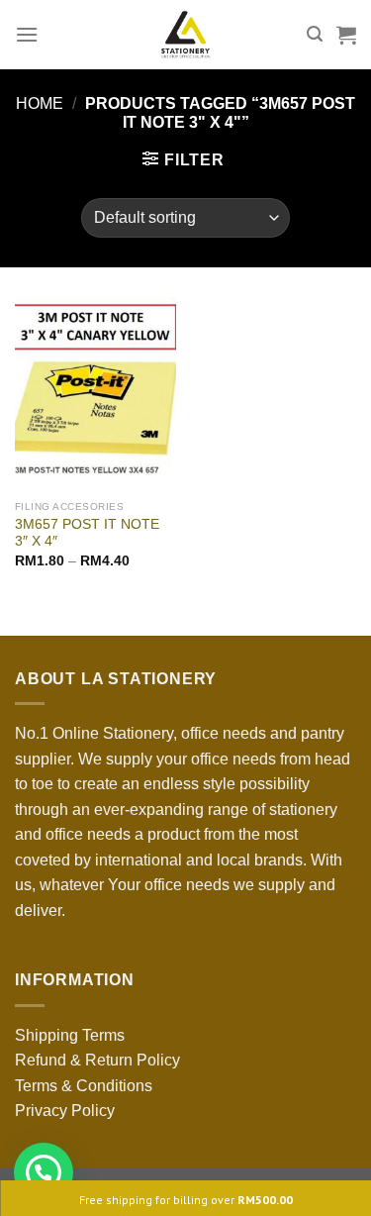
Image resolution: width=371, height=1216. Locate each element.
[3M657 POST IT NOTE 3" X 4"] (95, 393)
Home (39, 103)
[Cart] (346, 34)
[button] (43, 1172)
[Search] (315, 34)
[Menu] (27, 34)
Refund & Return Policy (97, 1060)
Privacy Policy (65, 1110)
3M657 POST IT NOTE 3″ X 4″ (87, 533)
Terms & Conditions (83, 1085)
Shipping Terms (70, 1035)
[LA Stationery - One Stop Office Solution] (185, 34)
